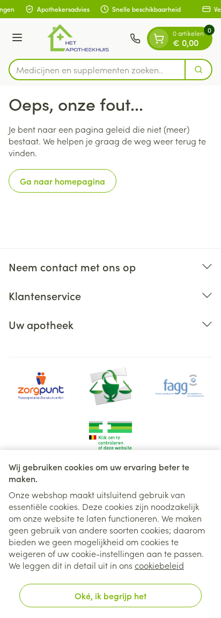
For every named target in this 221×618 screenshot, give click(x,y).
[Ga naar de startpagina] (78, 38)
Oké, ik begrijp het (110, 595)
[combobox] (97, 69)
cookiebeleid (159, 565)
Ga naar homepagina (62, 181)
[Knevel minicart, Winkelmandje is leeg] (158, 38)
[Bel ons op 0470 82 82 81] (135, 38)
